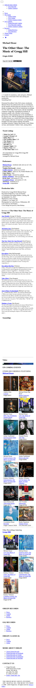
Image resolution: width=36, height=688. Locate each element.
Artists (8, 615)
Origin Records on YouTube (14, 658)
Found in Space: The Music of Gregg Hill (10, 458)
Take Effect (5, 278)
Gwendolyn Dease (8, 180)
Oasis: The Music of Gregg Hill (9, 575)
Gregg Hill (6, 183)
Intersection (22, 503)
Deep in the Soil (23, 458)
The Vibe (21, 437)
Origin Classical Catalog (15, 26)
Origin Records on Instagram (14, 656)
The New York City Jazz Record (12, 241)
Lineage (6, 394)
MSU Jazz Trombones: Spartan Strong (10, 416)
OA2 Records (12, 6)
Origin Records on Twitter (14, 655)
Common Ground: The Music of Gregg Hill (10, 597)
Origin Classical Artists (15, 20)
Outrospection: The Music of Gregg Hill (9, 480)
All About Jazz (6, 228)
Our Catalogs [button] (8, 21)
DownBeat (5, 253)
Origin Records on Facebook (14, 653)
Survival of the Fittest (10, 437)
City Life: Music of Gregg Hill (24, 416)
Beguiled (6, 524)
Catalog (8, 614)
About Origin (8, 33)
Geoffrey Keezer (8, 170)
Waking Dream (23, 524)
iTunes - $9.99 (17, 61)
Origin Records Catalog (15, 23)
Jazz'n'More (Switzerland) (10, 291)
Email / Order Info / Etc (13, 675)
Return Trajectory (24, 395)
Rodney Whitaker (8, 176)
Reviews (8, 617)
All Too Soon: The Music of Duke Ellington (24, 481)
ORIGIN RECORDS (10, 5)
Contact (6, 35)
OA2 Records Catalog (14, 25)
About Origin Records (12, 651)
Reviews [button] (7, 28)
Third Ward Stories (9, 503)
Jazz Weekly (5, 216)
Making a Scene (7, 303)
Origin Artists (12, 16)
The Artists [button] (7, 15)
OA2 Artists (11, 18)
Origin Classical (12, 8)
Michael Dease (7, 165)
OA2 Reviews (12, 31)
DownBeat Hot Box (8, 266)
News (6, 13)
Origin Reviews (12, 30)
